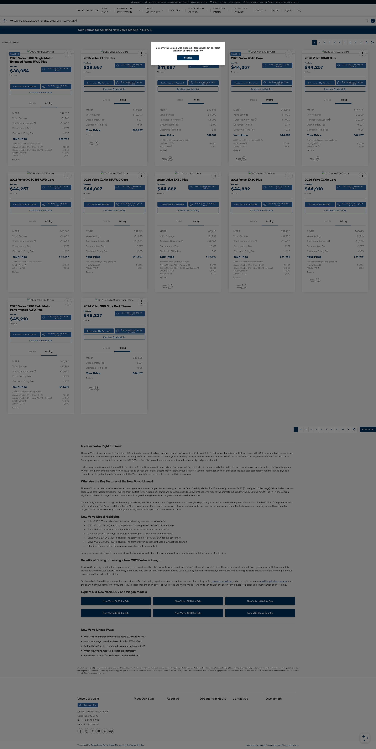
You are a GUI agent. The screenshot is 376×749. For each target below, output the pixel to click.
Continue (188, 58)
